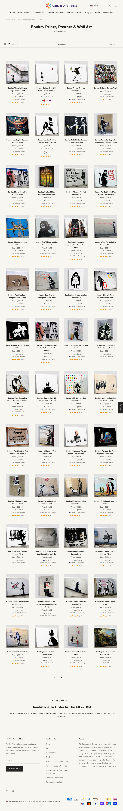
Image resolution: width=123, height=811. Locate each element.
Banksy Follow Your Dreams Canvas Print (17, 603)
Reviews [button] (120, 407)
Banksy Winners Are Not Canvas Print (76, 193)
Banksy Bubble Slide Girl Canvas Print (76, 603)
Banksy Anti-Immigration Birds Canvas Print (105, 399)
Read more (61, 32)
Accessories (108, 13)
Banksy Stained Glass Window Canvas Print (46, 193)
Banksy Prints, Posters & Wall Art (30, 20)
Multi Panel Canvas (75, 13)
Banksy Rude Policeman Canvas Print (47, 653)
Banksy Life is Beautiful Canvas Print (17, 193)
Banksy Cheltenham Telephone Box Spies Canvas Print (76, 244)
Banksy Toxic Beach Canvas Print (105, 502)
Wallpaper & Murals (93, 13)
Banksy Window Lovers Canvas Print (17, 502)
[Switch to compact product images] (13, 44)
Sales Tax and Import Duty (57, 761)
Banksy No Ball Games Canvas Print (47, 502)
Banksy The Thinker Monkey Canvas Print (47, 243)
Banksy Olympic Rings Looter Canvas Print (105, 296)
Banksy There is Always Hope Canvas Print (17, 89)
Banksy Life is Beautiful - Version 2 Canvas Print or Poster (47, 348)
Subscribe (14, 768)
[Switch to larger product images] (5, 44)
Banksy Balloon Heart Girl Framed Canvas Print (47, 89)
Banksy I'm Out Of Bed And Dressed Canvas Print (105, 193)
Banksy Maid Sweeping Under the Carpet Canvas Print (17, 400)
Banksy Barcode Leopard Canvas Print (18, 552)
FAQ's (48, 748)
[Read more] (61, 31)
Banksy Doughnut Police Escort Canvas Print (76, 452)
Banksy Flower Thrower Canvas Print (76, 89)
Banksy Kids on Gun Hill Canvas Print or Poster (46, 399)
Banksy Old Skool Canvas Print (105, 603)
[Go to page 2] (68, 677)
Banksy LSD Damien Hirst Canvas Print (76, 399)
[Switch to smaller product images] (9, 44)
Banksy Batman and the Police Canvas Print (105, 346)
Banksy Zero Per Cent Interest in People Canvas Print (47, 604)
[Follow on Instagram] (13, 790)
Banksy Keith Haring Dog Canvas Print (76, 502)
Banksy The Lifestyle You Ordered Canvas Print (17, 452)
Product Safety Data (54, 782)
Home (12, 13)
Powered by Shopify (53, 801)
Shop (14, 20)
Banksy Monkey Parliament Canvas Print (17, 141)
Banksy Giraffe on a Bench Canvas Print (105, 552)
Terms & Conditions (54, 777)
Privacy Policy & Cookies (56, 766)
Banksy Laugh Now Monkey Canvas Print (76, 296)
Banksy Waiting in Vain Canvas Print (47, 452)
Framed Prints (38, 13)
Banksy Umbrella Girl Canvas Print (76, 346)
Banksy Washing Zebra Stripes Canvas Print (17, 296)
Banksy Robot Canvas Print (17, 652)
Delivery (49, 757)
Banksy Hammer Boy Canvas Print (76, 653)
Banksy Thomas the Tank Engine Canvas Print (105, 452)
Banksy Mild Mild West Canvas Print (76, 552)
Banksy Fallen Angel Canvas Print (17, 346)
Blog (48, 744)
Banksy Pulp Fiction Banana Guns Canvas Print (76, 141)
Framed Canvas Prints (55, 13)
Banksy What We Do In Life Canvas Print (105, 243)
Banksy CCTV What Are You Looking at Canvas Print (47, 552)
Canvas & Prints (24, 13)
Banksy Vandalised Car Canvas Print (105, 653)
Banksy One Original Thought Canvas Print (47, 296)
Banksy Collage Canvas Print (105, 88)
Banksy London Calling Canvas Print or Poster (47, 141)
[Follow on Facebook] (7, 790)
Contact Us (51, 753)
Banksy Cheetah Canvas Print (17, 243)
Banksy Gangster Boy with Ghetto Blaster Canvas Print (105, 141)
